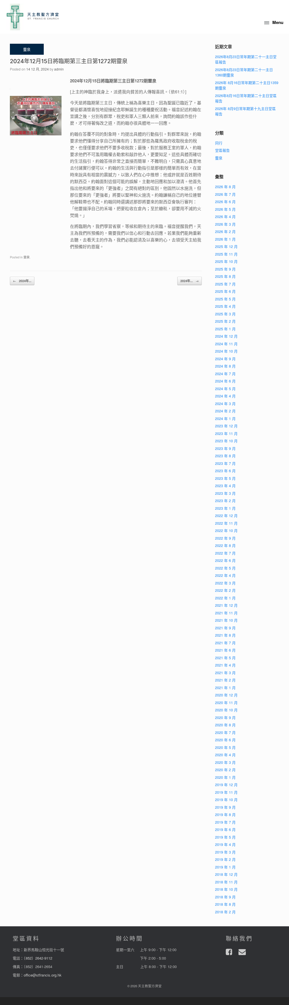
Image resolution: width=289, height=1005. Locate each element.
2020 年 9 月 (225, 717)
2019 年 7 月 (225, 822)
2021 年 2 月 (225, 680)
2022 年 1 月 (225, 598)
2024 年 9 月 (225, 358)
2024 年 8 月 (225, 366)
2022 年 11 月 (226, 523)
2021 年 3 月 (225, 672)
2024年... (22, 281)
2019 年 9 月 (225, 807)
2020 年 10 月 (226, 709)
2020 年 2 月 (225, 769)
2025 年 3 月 (225, 313)
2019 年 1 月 (225, 867)
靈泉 (26, 257)
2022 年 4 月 (225, 575)
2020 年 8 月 (225, 724)
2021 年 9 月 (225, 627)
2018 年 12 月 (226, 874)
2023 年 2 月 (225, 500)
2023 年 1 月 (225, 508)
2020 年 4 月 (225, 754)
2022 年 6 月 (225, 560)
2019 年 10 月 (226, 799)
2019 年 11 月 (226, 792)
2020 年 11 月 (226, 702)
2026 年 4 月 (225, 216)
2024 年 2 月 (225, 411)
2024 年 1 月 (225, 418)
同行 (218, 143)
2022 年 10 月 (226, 530)
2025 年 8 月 (225, 276)
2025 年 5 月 (225, 299)
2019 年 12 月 (226, 784)
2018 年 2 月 (225, 911)
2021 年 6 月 (225, 650)
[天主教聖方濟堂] (33, 17)
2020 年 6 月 (225, 739)
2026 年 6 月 (225, 201)
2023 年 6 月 (225, 470)
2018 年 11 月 (226, 882)
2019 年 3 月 (225, 852)
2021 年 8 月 (225, 635)
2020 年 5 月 (225, 747)
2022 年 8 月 (225, 545)
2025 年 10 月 (226, 261)
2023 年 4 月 (225, 485)
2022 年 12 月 (226, 515)
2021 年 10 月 (226, 620)
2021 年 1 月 (225, 687)
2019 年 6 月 (225, 829)
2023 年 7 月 (225, 463)
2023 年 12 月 (226, 425)
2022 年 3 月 (225, 583)
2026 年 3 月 (225, 224)
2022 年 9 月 (225, 538)
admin (59, 69)
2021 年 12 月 (226, 605)
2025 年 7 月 (225, 284)
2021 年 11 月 (226, 612)
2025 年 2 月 (225, 321)
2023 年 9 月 (225, 448)
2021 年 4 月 (225, 665)
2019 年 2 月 (225, 859)
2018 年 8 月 (225, 904)
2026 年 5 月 (225, 209)
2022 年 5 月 (225, 568)
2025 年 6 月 (225, 291)
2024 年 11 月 (226, 343)
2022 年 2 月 (225, 590)
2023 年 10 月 (226, 440)
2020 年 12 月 (226, 695)
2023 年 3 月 (225, 493)
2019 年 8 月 (225, 814)
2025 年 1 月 (225, 328)
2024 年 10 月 (226, 351)
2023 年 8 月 (225, 455)
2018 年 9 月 (225, 897)
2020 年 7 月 (225, 732)
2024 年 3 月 (225, 403)
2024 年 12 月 (226, 336)
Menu (277, 22)
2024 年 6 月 (225, 381)
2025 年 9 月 (225, 269)
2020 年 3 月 (225, 762)
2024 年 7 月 (225, 373)
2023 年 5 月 (225, 478)
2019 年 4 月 (225, 844)
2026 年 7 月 (225, 194)
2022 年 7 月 (225, 553)
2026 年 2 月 (225, 231)
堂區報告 (222, 150)
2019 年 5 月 (225, 837)
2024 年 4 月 (225, 396)
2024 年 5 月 (225, 388)
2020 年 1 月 (225, 777)
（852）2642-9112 (38, 958)
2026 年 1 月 (225, 239)
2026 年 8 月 (225, 186)
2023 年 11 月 (226, 433)
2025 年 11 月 (226, 254)
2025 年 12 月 (226, 246)
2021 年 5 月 (225, 657)
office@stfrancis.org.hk (43, 975)
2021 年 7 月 (225, 642)
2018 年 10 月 (226, 889)
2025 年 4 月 (225, 306)
